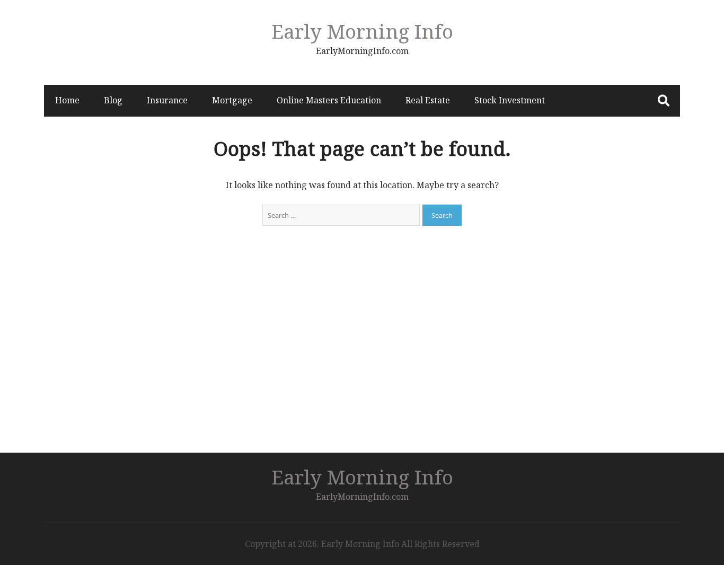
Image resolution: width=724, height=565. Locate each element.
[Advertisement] (362, 354)
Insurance (167, 100)
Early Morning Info (362, 31)
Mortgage (232, 100)
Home (67, 100)
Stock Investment (509, 100)
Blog (113, 100)
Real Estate (427, 100)
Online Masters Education (329, 100)
